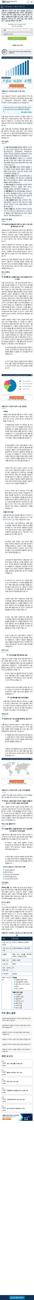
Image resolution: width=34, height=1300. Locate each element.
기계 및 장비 (8, 7)
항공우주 (26, 517)
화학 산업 (11, 519)
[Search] (28, 2)
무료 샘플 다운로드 (18, 1297)
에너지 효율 (25, 158)
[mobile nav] (32, 2)
